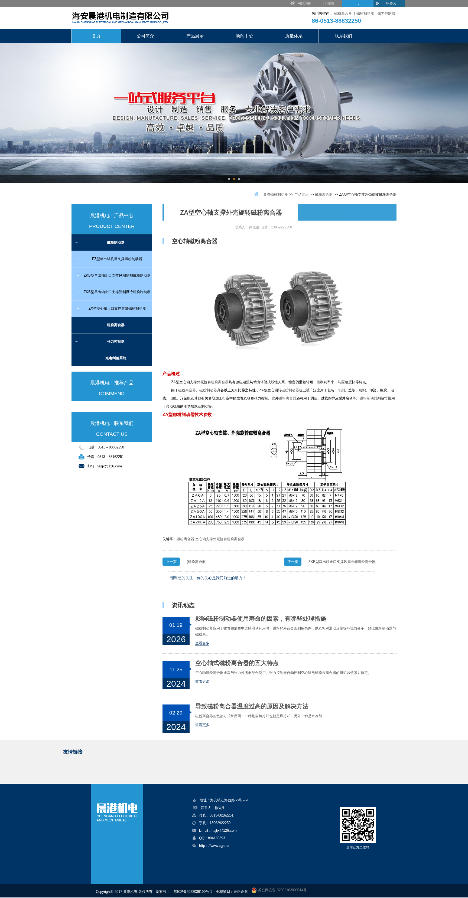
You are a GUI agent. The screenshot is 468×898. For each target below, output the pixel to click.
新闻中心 (244, 36)
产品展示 (195, 36)
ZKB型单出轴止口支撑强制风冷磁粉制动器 (117, 292)
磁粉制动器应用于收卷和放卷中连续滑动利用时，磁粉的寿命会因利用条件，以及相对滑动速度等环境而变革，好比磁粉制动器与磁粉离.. (295, 631)
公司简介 (145, 36)
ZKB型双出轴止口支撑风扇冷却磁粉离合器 (341, 562)
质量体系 (294, 36)
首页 (96, 36)
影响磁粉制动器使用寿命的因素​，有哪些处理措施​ (260, 619)
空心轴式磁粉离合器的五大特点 (237, 663)
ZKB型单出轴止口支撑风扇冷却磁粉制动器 (117, 275)
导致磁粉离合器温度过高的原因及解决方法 (251, 706)
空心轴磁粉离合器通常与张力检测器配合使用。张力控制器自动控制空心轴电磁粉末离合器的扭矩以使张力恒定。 (283, 673)
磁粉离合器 (343, 13)
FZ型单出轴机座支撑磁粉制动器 (117, 259)
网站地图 (304, 3)
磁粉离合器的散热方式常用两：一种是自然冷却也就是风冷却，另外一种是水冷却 (258, 716)
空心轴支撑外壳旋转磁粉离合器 (220, 539)
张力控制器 (386, 13)
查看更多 (202, 643)
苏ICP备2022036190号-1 (193, 892)
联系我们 (343, 36)
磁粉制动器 (365, 13)
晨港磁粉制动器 (275, 194)
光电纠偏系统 (115, 358)
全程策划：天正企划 (232, 892)
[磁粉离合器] (197, 562)
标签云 (391, 3)
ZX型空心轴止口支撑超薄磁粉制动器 (117, 308)
